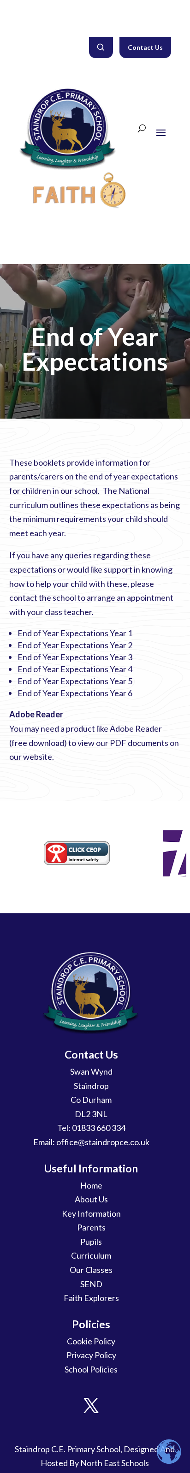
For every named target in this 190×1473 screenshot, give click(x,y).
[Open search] (101, 47)
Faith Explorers (91, 1298)
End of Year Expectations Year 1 (75, 633)
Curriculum (91, 1255)
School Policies (91, 1369)
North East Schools (114, 1463)
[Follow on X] (91, 1405)
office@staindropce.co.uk (102, 1142)
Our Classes (91, 1270)
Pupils (91, 1241)
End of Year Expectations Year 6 (75, 693)
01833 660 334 (98, 1128)
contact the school (42, 597)
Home (91, 1185)
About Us (91, 1199)
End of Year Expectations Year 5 (75, 681)
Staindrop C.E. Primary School (67, 1449)
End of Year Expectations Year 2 (75, 645)
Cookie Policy (91, 1341)
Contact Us (145, 47)
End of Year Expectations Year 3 (75, 657)
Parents (91, 1227)
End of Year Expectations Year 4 (75, 669)
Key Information (91, 1213)
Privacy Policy (91, 1355)
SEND (91, 1284)
